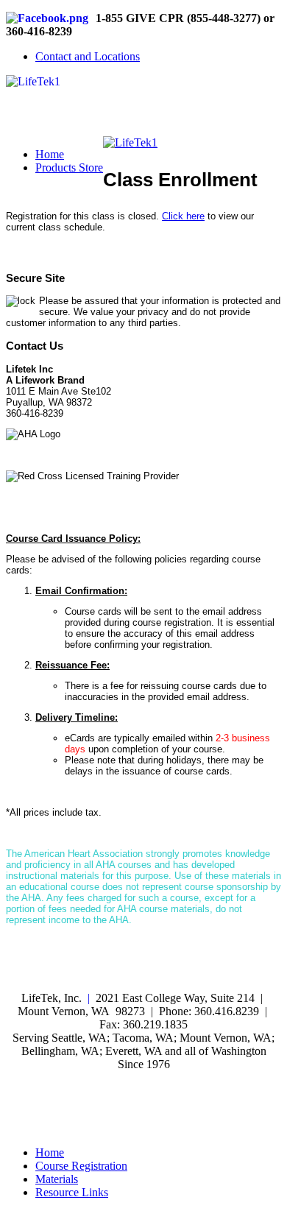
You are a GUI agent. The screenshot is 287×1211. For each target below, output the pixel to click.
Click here (183, 216)
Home (49, 154)
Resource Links (71, 1192)
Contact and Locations (87, 56)
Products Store (69, 167)
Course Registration (81, 1165)
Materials (56, 1179)
